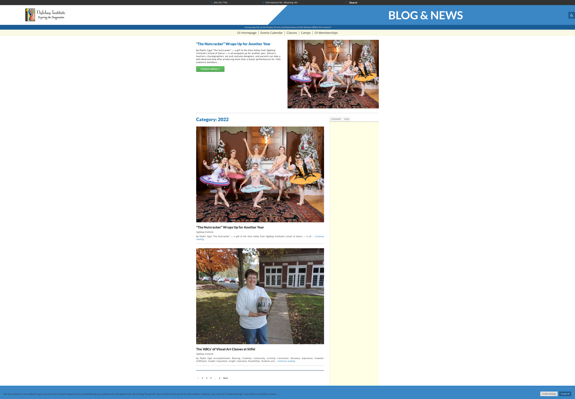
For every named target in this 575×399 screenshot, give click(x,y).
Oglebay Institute (204, 232)
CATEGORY (336, 119)
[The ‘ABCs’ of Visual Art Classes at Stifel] (260, 343)
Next (225, 378)
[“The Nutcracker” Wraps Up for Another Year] (260, 221)
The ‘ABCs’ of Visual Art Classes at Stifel (225, 349)
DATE (346, 119)
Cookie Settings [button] (549, 393)
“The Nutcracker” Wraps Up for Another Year (233, 44)
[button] (571, 15)
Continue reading (209, 69)
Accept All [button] (565, 393)
